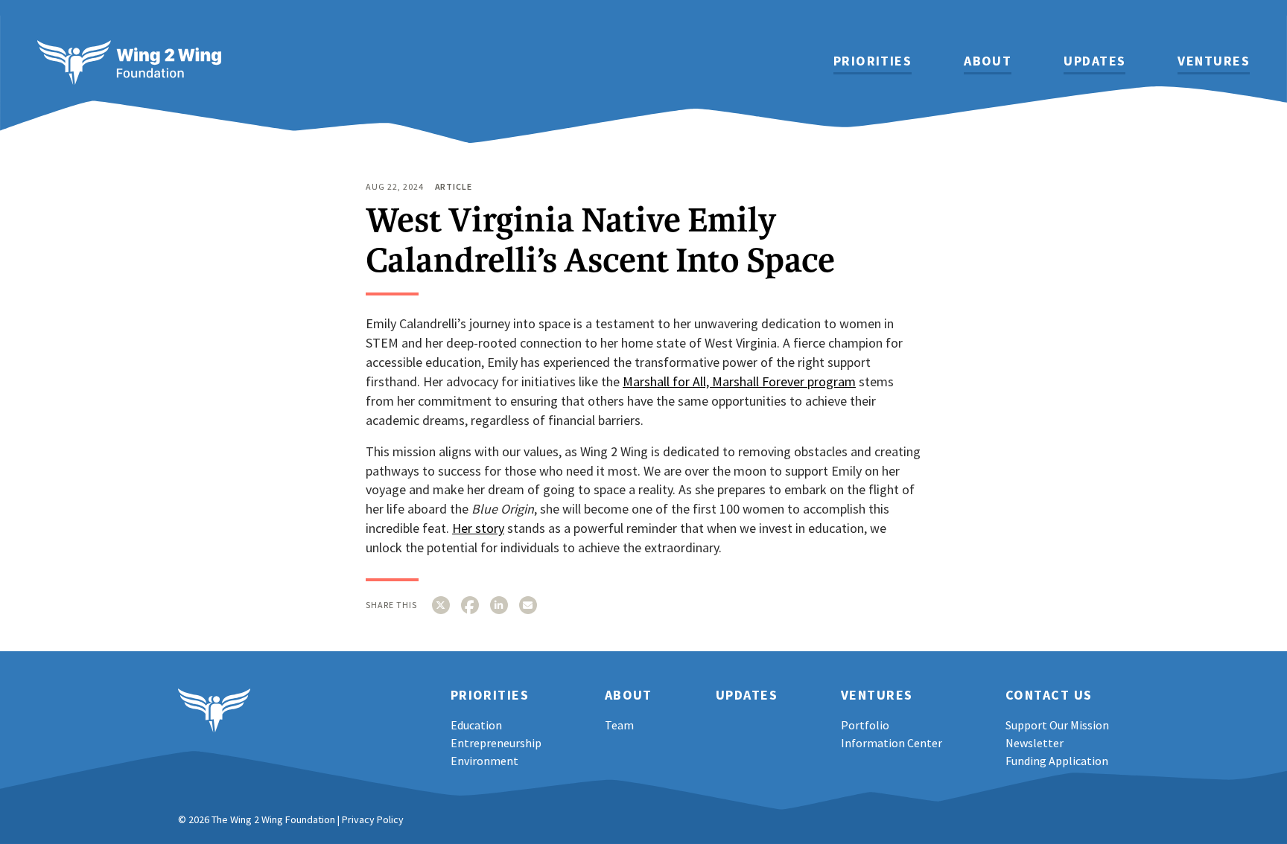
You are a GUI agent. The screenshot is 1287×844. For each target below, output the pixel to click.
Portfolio (865, 724)
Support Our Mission (1057, 724)
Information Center (891, 742)
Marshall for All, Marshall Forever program (739, 381)
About (987, 61)
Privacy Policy (373, 819)
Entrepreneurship (496, 742)
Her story (478, 528)
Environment (484, 760)
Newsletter (1034, 742)
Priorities (872, 61)
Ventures (1214, 61)
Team (619, 724)
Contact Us (1048, 695)
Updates (1094, 61)
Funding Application (1056, 760)
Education (476, 724)
